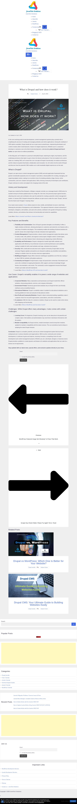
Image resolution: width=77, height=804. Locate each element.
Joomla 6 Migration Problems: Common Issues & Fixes (27, 695)
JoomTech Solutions (31, 14)
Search (3, 621)
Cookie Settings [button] (65, 801)
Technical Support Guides (8, 682)
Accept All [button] (73, 801)
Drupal (25, 205)
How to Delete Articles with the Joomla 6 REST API (26, 701)
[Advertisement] (38, 653)
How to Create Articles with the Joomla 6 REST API (26, 708)
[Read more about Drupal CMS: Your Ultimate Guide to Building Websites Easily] (38, 585)
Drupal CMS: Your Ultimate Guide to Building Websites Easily (38, 603)
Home (34, 16)
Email (21, 351)
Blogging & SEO (36, 32)
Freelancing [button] (35, 27)
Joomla (34, 21)
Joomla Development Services (9, 772)
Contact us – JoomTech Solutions (10, 786)
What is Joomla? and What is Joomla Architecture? (29, 216)
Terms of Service (6, 779)
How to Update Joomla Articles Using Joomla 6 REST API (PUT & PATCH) (32, 705)
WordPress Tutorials (7, 687)
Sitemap (4, 783)
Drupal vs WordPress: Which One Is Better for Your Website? (38, 562)
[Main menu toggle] (29, 55)
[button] (40, 27)
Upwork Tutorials (6, 685)
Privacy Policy (5, 776)
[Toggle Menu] (44, 27)
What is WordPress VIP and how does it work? (35, 270)
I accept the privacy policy (27, 356)
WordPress (35, 23)
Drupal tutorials (31, 567)
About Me (35, 19)
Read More (41, 802)
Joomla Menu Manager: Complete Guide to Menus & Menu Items (30, 698)
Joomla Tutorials (6, 680)
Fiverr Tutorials (44, 30)
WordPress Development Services (10, 768)
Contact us (35, 35)
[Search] (73, 624)
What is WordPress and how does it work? (33, 304)
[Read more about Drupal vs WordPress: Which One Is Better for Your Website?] (38, 544)
